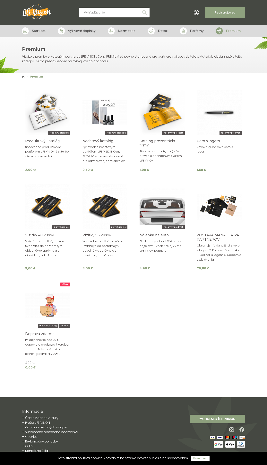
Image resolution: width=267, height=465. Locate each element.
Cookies (31, 436)
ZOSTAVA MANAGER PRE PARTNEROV (219, 237)
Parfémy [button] (197, 31)
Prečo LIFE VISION (37, 422)
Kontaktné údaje (37, 451)
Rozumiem (200, 458)
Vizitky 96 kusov (96, 235)
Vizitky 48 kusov (39, 235)
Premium (233, 31)
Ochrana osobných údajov (46, 427)
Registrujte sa (225, 12)
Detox (163, 31)
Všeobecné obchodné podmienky (51, 432)
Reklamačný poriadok (41, 441)
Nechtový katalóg (97, 141)
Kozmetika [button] (126, 31)
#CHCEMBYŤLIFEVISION (217, 419)
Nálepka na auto (154, 235)
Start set (39, 31)
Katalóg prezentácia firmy (157, 143)
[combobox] (114, 12)
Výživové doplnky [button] (82, 31)
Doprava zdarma (40, 334)
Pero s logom (208, 141)
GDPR (29, 446)
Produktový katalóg (42, 141)
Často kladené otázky (41, 418)
